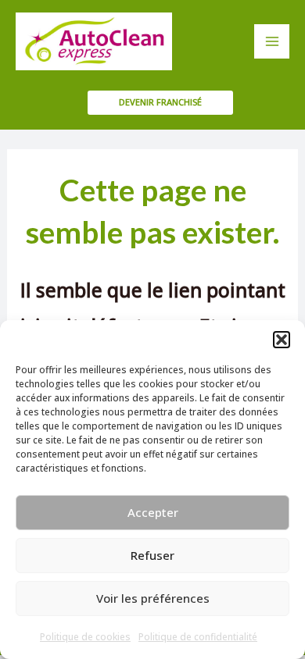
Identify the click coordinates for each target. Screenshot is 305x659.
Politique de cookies (85, 636)
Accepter (152, 512)
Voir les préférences (153, 598)
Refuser (152, 555)
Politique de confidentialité (197, 636)
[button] (281, 339)
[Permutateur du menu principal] (271, 41)
